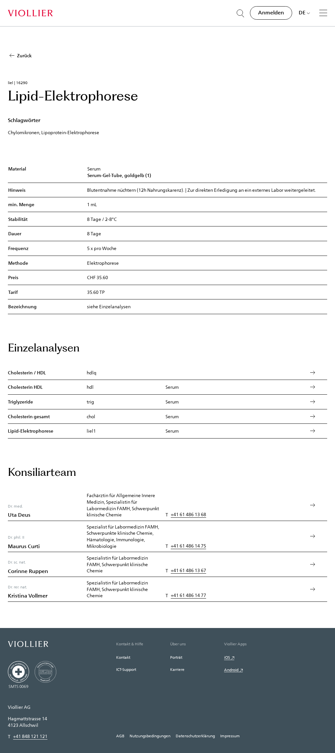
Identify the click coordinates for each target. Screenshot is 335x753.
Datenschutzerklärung (195, 735)
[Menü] (323, 12)
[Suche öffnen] (240, 13)
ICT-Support (126, 669)
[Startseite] (30, 13)
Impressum (230, 735)
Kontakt (123, 657)
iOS (227, 657)
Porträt (176, 657)
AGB (120, 735)
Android (231, 669)
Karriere (177, 669)
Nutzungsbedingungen (150, 735)
